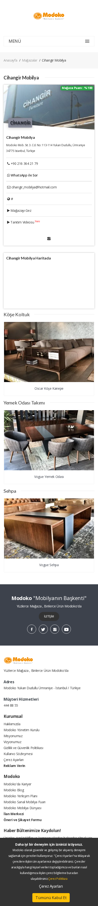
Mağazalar (29, 60)
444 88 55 (11, 705)
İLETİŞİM (49, 616)
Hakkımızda (12, 724)
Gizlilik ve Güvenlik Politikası (23, 748)
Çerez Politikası (57, 879)
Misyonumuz (13, 736)
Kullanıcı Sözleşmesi (18, 753)
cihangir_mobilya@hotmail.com (34, 187)
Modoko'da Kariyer (17, 784)
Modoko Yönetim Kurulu (21, 730)
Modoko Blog (14, 790)
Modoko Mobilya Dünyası (22, 808)
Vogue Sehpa (49, 565)
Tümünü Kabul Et (51, 897)
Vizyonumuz (12, 742)
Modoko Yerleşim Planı (20, 796)
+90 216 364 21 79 (24, 163)
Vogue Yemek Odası (49, 476)
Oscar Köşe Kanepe (49, 388)
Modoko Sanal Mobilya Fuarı (24, 802)
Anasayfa (10, 60)
